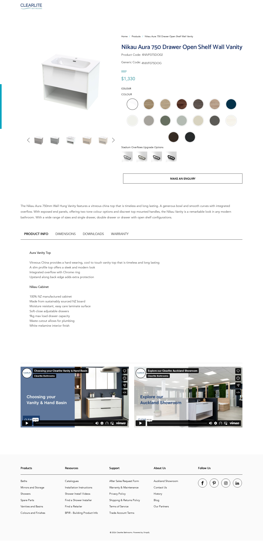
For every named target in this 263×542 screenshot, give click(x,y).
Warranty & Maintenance (123, 487)
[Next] (113, 81)
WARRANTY (119, 234)
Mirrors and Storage (32, 487)
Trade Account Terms (121, 513)
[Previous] (29, 81)
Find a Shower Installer (78, 500)
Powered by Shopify (141, 532)
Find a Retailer (73, 506)
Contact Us (160, 487)
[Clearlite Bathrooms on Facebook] (202, 483)
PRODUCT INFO (36, 234)
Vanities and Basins (32, 506)
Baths (24, 481)
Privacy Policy (117, 494)
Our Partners (161, 506)
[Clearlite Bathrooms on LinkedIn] (237, 483)
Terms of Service (118, 506)
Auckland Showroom (166, 481)
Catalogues (72, 481)
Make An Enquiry (182, 178)
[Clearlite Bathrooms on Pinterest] (214, 483)
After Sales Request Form (124, 481)
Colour (126, 88)
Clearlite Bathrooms (124, 532)
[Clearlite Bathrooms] (131, 6)
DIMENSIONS (65, 234)
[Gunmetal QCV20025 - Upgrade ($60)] (156, 157)
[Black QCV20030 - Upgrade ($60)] (171, 157)
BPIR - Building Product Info (81, 513)
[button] (132, 104)
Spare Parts (27, 500)
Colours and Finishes (33, 513)
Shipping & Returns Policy (124, 500)
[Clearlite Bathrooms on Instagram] (225, 483)
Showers (25, 494)
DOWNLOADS (93, 234)
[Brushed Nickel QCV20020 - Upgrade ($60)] (142, 157)
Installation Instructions (78, 487)
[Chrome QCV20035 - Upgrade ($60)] (127, 157)
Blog (156, 500)
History (158, 494)
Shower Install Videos (77, 494)
